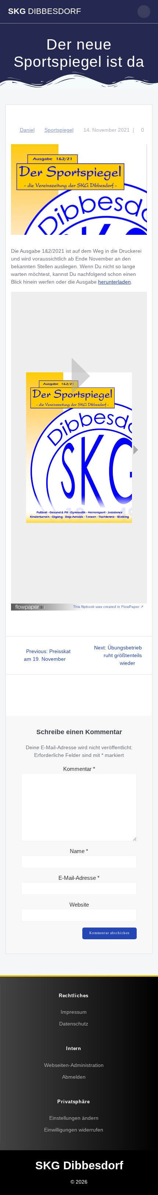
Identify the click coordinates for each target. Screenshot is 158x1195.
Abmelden (74, 1077)
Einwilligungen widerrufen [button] (73, 1130)
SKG (44, 11)
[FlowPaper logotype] (30, 608)
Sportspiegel (58, 130)
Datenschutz (73, 1024)
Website (79, 904)
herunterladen (114, 282)
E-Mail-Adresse (79, 878)
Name (79, 851)
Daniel (27, 130)
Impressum (74, 1012)
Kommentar (79, 769)
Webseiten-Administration (74, 1065)
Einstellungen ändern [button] (73, 1118)
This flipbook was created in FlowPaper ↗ (108, 607)
